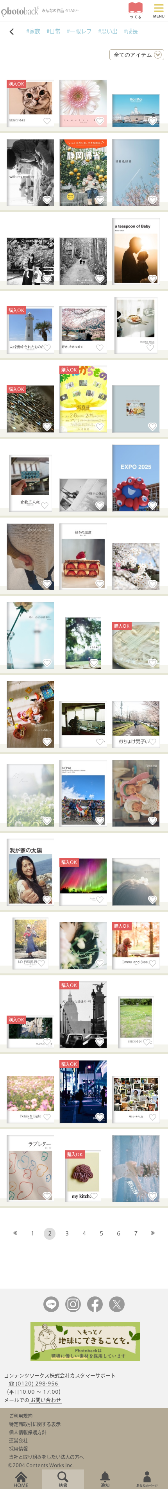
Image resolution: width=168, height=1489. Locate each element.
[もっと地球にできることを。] (85, 1359)
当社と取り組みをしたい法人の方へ (46, 1457)
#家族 (33, 31)
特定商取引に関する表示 (35, 1424)
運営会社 (18, 1440)
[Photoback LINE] (51, 1310)
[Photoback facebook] (95, 1310)
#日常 (53, 31)
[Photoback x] (117, 1310)
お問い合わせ (45, 1400)
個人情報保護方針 (27, 1432)
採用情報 (18, 1448)
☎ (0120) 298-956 (33, 1383)
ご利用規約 (20, 1416)
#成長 (131, 31)
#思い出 (108, 31)
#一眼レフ (79, 31)
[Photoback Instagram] (73, 1310)
